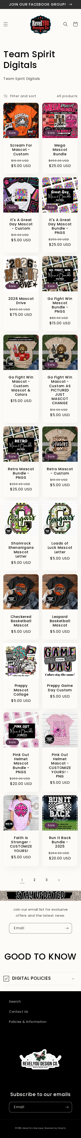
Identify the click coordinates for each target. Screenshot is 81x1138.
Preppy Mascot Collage (21, 689)
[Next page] (59, 880)
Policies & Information (27, 1021)
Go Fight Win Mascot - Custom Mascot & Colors (21, 386)
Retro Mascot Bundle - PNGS (21, 473)
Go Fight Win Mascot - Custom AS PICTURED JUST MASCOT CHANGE (59, 390)
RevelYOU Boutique (33, 1128)
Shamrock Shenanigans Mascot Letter (21, 549)
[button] (6, 24)
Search (15, 1001)
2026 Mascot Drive (21, 301)
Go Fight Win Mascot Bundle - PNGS (59, 305)
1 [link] (22, 880)
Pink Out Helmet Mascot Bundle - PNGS (21, 763)
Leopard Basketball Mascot (60, 621)
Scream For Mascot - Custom (21, 149)
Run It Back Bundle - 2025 (60, 842)
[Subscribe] (67, 928)
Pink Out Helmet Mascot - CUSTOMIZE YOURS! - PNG (60, 765)
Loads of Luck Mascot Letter (60, 547)
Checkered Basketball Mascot (21, 621)
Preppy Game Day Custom (60, 687)
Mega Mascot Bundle (60, 149)
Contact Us (18, 1011)
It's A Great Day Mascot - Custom (21, 224)
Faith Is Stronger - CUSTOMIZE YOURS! (21, 844)
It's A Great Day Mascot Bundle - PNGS (60, 226)
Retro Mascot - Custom (60, 471)
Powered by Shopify (55, 1128)
